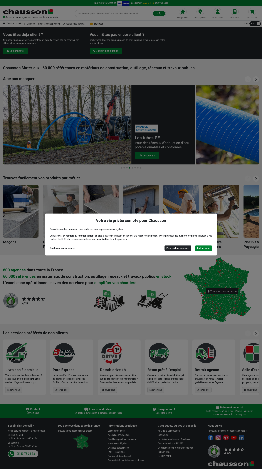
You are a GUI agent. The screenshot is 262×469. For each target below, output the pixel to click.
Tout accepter (203, 248)
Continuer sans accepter (63, 248)
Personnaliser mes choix (178, 248)
